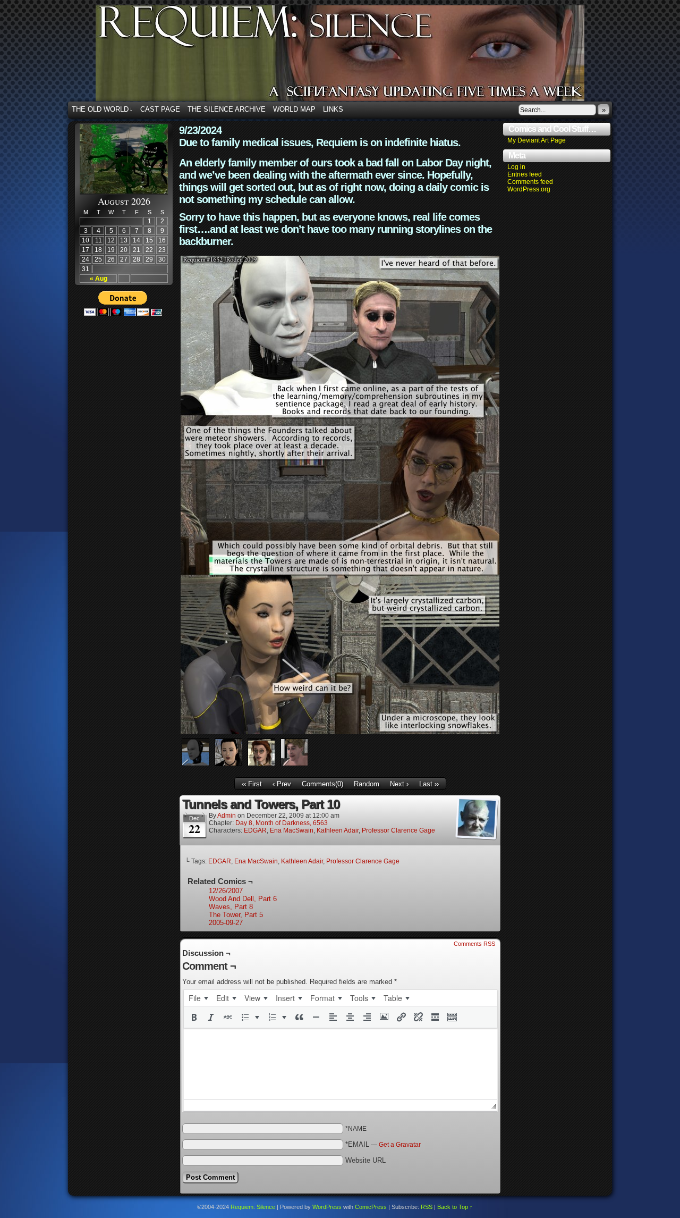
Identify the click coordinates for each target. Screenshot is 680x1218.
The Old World (102, 109)
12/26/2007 (226, 891)
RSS (426, 1207)
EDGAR (255, 830)
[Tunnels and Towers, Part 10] (340, 732)
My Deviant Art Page (536, 140)
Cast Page (160, 109)
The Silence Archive (227, 109)
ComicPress (371, 1207)
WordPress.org (528, 189)
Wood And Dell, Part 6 (243, 899)
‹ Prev (282, 784)
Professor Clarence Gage (398, 830)
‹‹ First (252, 784)
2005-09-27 (226, 923)
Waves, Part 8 (231, 907)
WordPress (327, 1207)
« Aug (98, 278)
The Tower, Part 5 (236, 915)
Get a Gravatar (400, 1144)
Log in (516, 167)
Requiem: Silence (356, 56)
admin (226, 815)
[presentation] (198, 998)
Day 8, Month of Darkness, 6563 (281, 823)
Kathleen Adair (338, 830)
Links (333, 109)
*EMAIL (383, 1144)
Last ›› (429, 784)
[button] (193, 1017)
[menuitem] (198, 998)
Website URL (365, 1160)
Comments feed (530, 182)
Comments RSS (474, 943)
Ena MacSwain (291, 830)
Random (366, 784)
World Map (294, 109)
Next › (399, 784)
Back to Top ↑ (455, 1207)
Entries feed (524, 174)
